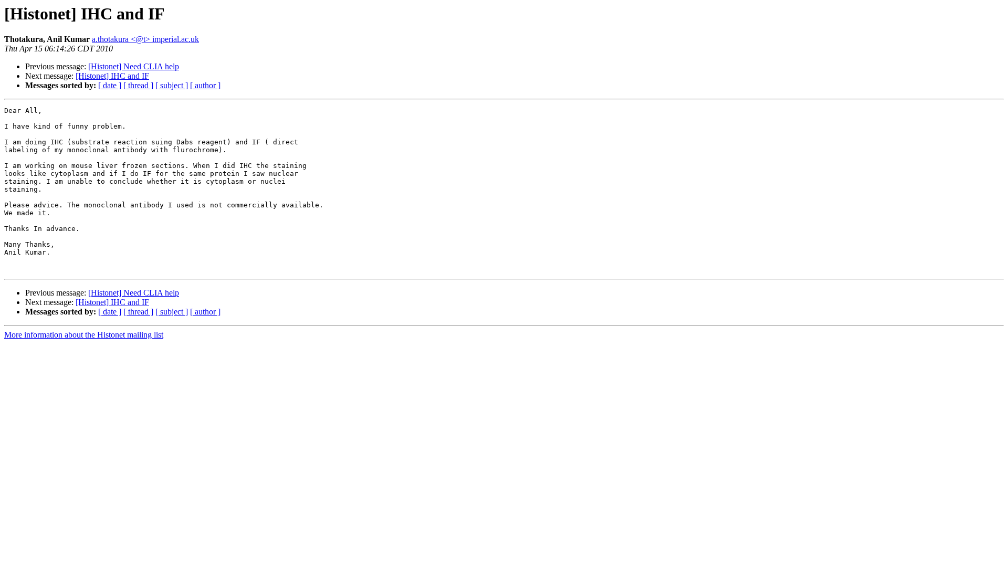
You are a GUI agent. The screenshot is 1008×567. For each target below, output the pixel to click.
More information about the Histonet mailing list (83, 334)
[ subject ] (171, 85)
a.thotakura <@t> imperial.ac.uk (145, 39)
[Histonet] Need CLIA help (133, 66)
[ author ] (205, 85)
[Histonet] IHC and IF (112, 75)
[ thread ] (138, 85)
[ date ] (109, 85)
